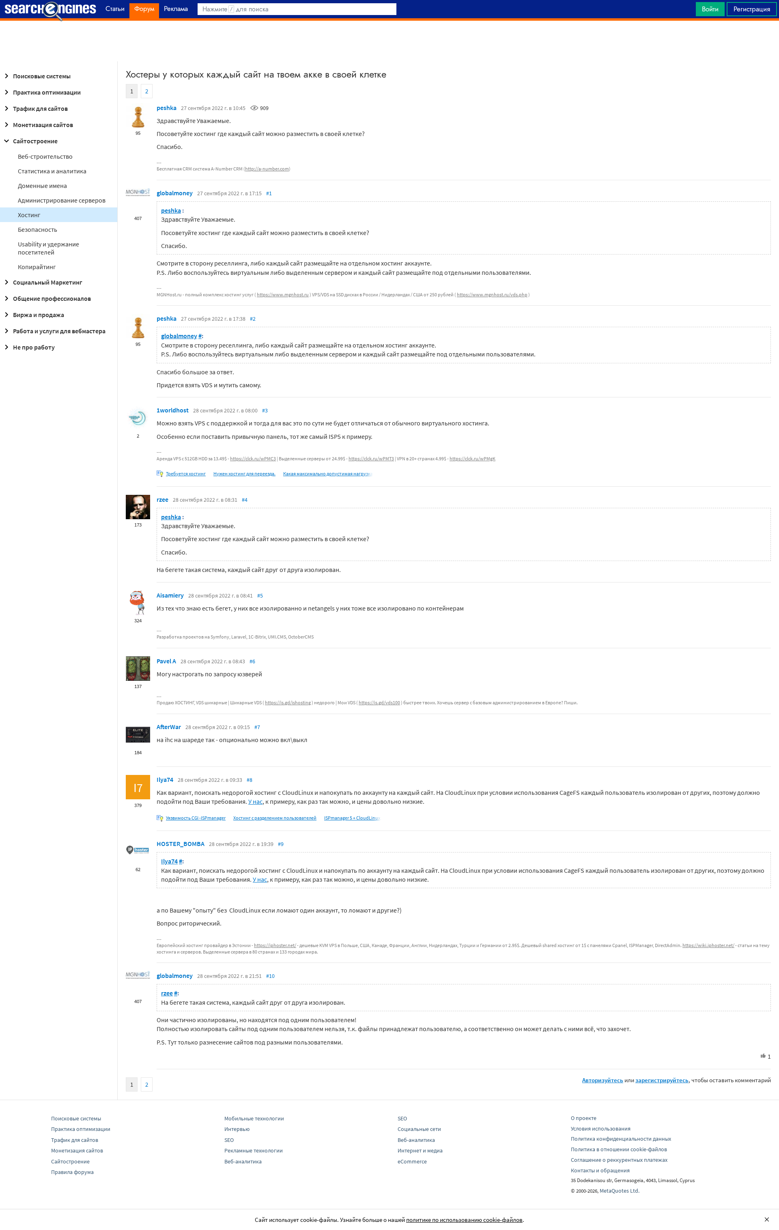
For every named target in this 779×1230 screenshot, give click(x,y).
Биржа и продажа (38, 315)
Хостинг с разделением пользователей (274, 818)
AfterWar (169, 727)
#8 (249, 779)
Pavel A (166, 661)
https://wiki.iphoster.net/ (708, 945)
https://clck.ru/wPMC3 (253, 458)
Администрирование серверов (61, 200)
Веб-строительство (45, 156)
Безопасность (37, 229)
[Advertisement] (389, 41)
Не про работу (34, 347)
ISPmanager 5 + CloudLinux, (352, 818)
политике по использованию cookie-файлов (464, 1220)
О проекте (583, 1118)
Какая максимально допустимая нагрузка (328, 473)
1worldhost (173, 410)
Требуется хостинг (186, 473)
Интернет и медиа (420, 1150)
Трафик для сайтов (40, 108)
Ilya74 (165, 779)
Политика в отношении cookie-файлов (619, 1149)
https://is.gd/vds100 (379, 702)
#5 (260, 595)
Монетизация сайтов (43, 125)
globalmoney (175, 193)
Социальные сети (419, 1129)
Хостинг (29, 215)
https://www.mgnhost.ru (283, 294)
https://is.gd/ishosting (288, 702)
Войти (710, 9)
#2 (253, 318)
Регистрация (752, 9)
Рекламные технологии (253, 1150)
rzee (162, 499)
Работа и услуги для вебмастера (59, 331)
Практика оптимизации (47, 92)
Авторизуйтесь (602, 1080)
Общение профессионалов (52, 298)
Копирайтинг (37, 267)
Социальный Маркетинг (47, 282)
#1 (269, 193)
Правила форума (72, 1172)
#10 (270, 976)
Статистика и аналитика (52, 171)
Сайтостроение (35, 141)
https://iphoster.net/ (275, 945)
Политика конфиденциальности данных (621, 1138)
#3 (265, 410)
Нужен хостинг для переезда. (244, 473)
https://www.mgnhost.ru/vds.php (492, 294)
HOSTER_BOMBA (180, 843)
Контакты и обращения (600, 1170)
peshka (166, 108)
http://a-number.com (267, 169)
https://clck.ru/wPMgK (472, 458)
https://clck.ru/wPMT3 (371, 458)
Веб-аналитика (243, 1161)
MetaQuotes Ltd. (619, 1190)
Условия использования (601, 1128)
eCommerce (412, 1161)
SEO (229, 1140)
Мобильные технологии (254, 1118)
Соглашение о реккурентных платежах (619, 1159)
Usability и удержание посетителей (48, 248)
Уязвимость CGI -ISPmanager (196, 818)
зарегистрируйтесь (662, 1080)
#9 (281, 844)
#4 (244, 499)
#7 (257, 727)
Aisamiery (170, 595)
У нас (255, 801)
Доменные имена (42, 185)
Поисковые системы (42, 76)
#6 (252, 661)
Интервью (237, 1129)
